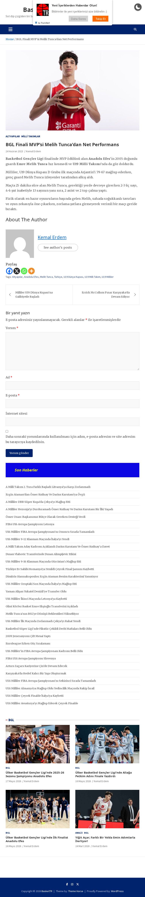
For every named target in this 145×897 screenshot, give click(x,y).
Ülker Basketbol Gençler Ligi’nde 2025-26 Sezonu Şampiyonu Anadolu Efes (35, 774)
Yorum (12, 328)
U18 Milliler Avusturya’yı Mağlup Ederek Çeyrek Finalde (42, 703)
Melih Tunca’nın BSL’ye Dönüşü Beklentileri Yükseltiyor (42, 613)
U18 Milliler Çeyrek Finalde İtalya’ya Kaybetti (34, 695)
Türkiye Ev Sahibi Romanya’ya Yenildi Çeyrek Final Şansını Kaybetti (50, 569)
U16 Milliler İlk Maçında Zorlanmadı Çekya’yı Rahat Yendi (43, 621)
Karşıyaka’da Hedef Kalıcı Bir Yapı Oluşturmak (36, 673)
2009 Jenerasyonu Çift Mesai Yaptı (28, 636)
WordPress (117, 891)
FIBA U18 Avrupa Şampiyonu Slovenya (31, 658)
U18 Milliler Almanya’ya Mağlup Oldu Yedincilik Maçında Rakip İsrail (50, 688)
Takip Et (101, 19)
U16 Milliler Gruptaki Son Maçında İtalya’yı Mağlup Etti (41, 584)
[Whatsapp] (24, 271)
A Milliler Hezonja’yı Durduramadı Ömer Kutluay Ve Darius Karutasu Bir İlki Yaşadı (59, 509)
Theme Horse (75, 891)
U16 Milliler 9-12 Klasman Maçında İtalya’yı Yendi (37, 539)
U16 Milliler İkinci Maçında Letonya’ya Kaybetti (36, 599)
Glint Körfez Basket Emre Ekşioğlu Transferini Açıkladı (42, 606)
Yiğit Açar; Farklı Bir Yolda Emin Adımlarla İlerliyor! (105, 839)
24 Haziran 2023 (14, 151)
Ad (9, 377)
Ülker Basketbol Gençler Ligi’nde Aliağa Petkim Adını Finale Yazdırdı (103, 774)
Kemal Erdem (33, 151)
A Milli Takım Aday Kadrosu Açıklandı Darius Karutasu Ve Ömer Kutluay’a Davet (58, 546)
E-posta (13, 395)
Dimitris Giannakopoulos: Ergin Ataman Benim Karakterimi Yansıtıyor (52, 576)
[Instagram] (72, 884)
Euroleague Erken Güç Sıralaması (28, 643)
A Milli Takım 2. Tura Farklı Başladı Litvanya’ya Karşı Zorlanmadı (48, 487)
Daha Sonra (78, 19)
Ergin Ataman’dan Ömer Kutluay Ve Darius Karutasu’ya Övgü (45, 494)
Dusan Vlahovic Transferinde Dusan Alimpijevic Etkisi (41, 554)
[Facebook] (9, 271)
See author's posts (58, 247)
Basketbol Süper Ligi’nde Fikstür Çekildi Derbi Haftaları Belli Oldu (49, 628)
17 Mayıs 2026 (13, 781)
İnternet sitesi (16, 413)
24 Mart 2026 (82, 846)
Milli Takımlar (30, 136)
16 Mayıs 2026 (83, 781)
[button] (138, 7)
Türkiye (58, 276)
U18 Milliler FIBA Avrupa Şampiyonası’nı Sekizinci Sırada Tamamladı (51, 680)
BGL (11, 720)
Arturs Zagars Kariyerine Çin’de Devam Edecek (36, 666)
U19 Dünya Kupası (73, 276)
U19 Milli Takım (92, 276)
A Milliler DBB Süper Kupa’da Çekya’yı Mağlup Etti (38, 502)
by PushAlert (44, 22)
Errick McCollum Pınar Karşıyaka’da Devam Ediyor (106, 294)
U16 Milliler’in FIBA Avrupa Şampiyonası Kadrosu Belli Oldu (44, 651)
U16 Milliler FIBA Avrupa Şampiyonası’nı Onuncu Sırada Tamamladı (50, 532)
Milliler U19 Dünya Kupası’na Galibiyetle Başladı (34, 294)
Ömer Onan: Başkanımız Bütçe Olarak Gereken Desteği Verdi (45, 517)
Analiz (79, 832)
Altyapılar (13, 136)
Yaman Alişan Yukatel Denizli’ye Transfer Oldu (36, 591)
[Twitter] (77, 884)
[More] (31, 271)
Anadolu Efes (31, 276)
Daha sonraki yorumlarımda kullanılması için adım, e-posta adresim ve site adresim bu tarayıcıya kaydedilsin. (70, 439)
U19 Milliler (108, 276)
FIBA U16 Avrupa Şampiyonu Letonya (30, 524)
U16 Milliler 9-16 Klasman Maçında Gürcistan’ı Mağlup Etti (43, 561)
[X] (16, 271)
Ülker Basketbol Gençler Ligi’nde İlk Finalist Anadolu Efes (37, 839)
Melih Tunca (46, 276)
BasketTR (47, 891)
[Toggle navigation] (10, 29)
